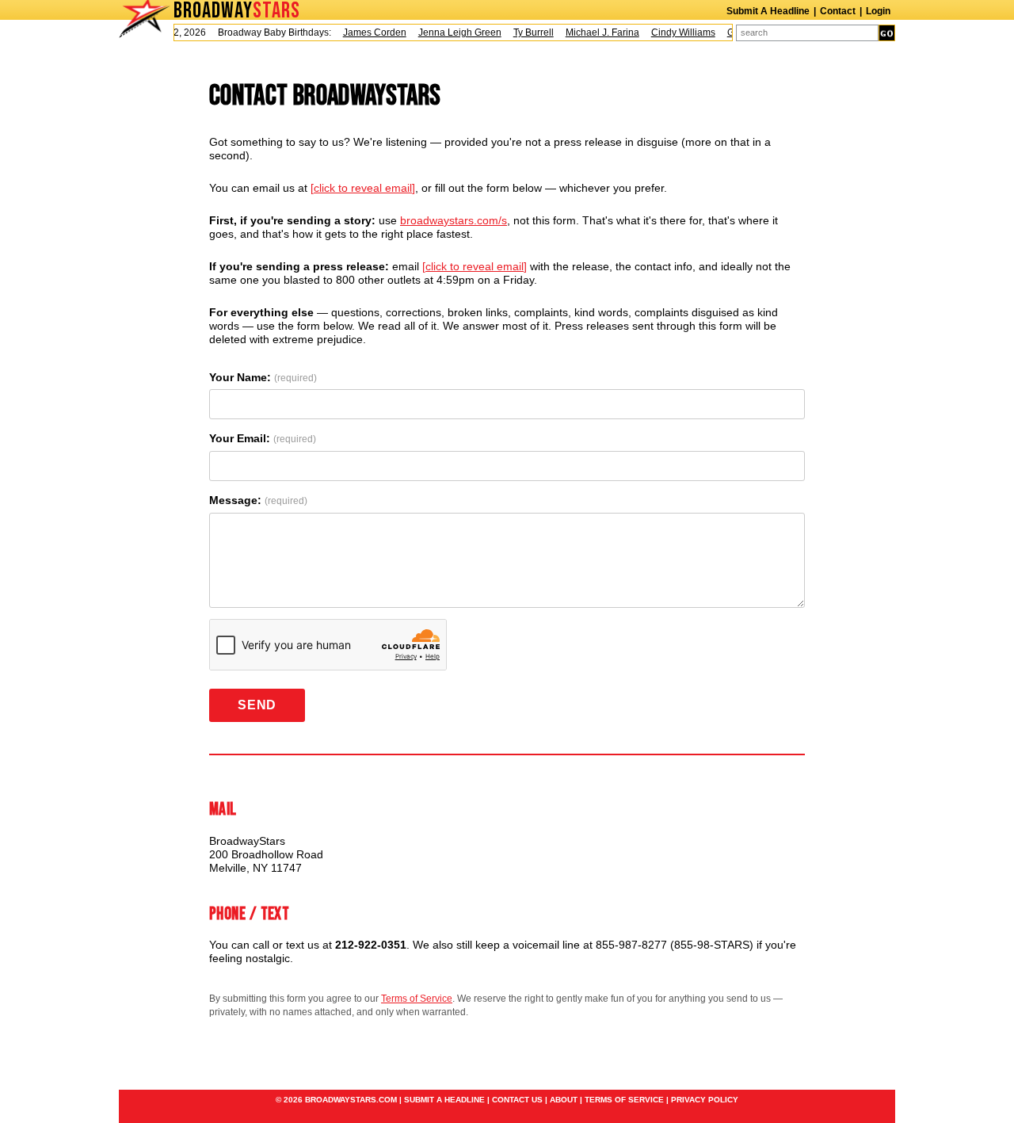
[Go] (887, 33)
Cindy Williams (675, 32)
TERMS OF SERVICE (624, 1099)
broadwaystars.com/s (453, 220)
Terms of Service (416, 998)
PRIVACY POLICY (704, 1099)
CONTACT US (517, 1099)
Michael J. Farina (594, 32)
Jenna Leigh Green (452, 32)
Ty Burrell (525, 32)
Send (257, 705)
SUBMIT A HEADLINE (444, 1099)
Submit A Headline (768, 11)
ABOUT (564, 1099)
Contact (838, 11)
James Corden (366, 32)
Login (878, 11)
